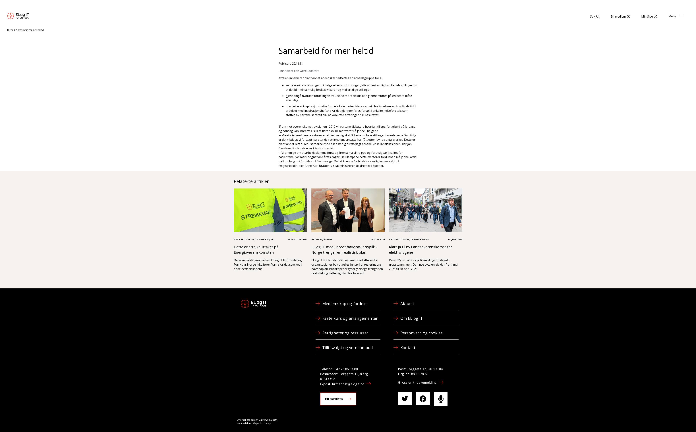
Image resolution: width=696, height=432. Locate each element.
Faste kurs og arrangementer (350, 318)
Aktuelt (407, 303)
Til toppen (673, 421)
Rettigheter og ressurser (345, 332)
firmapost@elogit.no (348, 384)
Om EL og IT (411, 318)
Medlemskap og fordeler (345, 303)
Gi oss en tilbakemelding (417, 382)
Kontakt (407, 347)
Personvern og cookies (421, 332)
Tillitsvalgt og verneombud (347, 347)
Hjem (10, 30)
